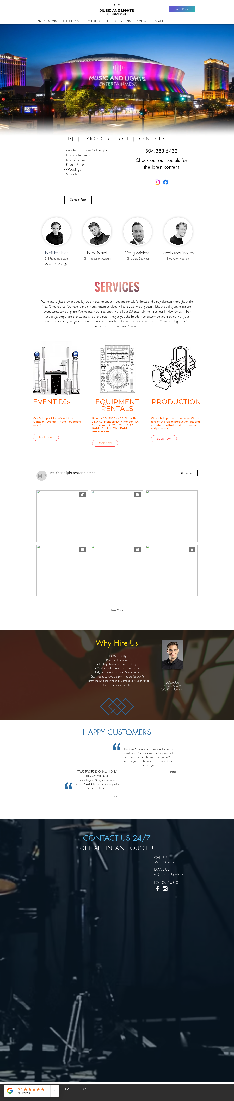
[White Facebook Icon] (157, 888)
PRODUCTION (111, 139)
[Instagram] (157, 182)
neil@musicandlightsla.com (169, 874)
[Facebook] (165, 182)
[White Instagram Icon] (165, 888)
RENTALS (152, 139)
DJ (74, 139)
